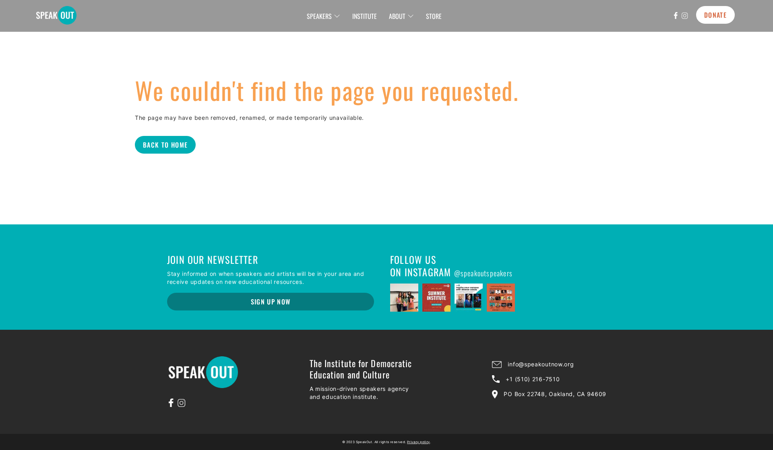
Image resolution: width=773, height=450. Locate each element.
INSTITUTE (364, 16)
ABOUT (397, 16)
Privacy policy (418, 442)
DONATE (715, 15)
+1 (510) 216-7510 (533, 379)
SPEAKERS (319, 16)
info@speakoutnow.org (541, 364)
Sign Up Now (271, 301)
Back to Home (165, 145)
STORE (434, 16)
